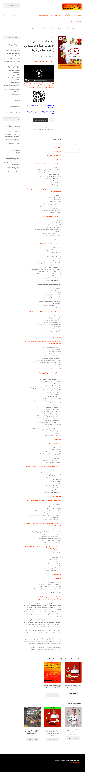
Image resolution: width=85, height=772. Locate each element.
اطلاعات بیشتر (73, 693)
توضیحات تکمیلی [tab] (77, 145)
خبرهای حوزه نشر (14, 106)
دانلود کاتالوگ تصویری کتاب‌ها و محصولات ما (11, 163)
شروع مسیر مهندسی (14, 59)
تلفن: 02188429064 (76, 22)
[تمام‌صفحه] (26, 80)
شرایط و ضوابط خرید (14, 144)
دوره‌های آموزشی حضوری (13, 53)
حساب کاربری (78, 15)
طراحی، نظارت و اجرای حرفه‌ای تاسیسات (11, 62)
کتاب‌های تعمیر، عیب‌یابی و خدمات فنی (12, 71)
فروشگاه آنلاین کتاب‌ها (13, 132)
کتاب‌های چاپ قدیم (14, 75)
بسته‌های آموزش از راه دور (12, 50)
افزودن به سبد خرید (40, 120)
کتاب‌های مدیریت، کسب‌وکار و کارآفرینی (11, 86)
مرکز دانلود (58, 15)
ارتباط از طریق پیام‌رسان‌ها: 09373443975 (41, 15)
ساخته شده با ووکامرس (75, 762)
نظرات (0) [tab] (79, 150)
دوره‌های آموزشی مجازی (13, 56)
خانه (79, 28)
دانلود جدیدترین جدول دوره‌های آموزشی (13, 168)
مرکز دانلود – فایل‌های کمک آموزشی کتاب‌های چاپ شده (12, 135)
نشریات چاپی (15, 94)
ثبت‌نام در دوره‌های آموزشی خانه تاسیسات (12, 140)
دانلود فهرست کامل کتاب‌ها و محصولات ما (12, 159)
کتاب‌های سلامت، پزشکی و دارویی (12, 78)
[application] (39, 73)
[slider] (40, 80)
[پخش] (52, 80)
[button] (60, 38)
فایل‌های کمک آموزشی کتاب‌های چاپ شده (13, 67)
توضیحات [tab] (79, 140)
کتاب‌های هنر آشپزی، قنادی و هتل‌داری (67, 28)
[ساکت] (28, 80)
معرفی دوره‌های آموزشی (13, 172)
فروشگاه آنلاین (67, 15)
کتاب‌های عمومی (15, 82)
